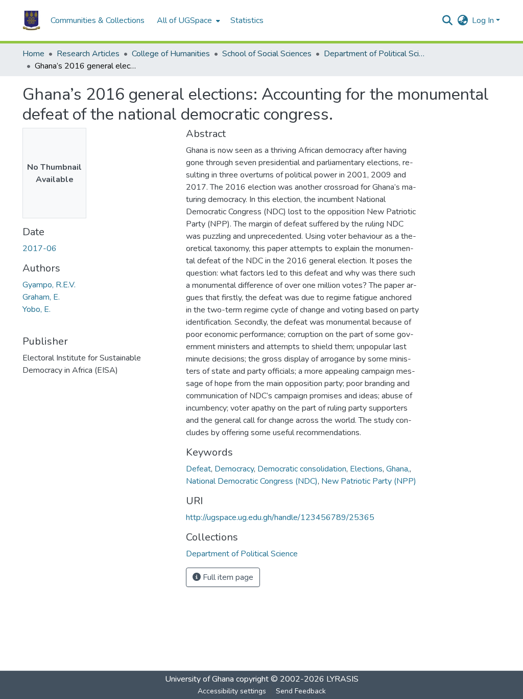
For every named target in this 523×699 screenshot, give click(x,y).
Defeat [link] (198, 469)
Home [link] (33, 53)
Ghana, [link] (398, 469)
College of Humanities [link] (171, 53)
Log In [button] (484, 20)
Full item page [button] (227, 577)
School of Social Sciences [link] (267, 53)
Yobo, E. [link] (36, 309)
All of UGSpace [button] (184, 20)
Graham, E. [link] (41, 297)
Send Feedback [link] (301, 691)
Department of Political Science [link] (375, 53)
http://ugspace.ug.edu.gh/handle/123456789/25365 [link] (280, 517)
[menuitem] (187, 20)
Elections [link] (366, 469)
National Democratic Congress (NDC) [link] (252, 481)
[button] (31, 20)
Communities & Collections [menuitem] (98, 20)
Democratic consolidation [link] (301, 469)
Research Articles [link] (88, 53)
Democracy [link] (234, 469)
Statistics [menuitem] (247, 20)
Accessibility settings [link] (232, 691)
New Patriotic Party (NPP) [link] (368, 481)
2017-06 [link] (39, 248)
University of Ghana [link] (199, 679)
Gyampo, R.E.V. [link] (49, 284)
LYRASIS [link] (342, 679)
